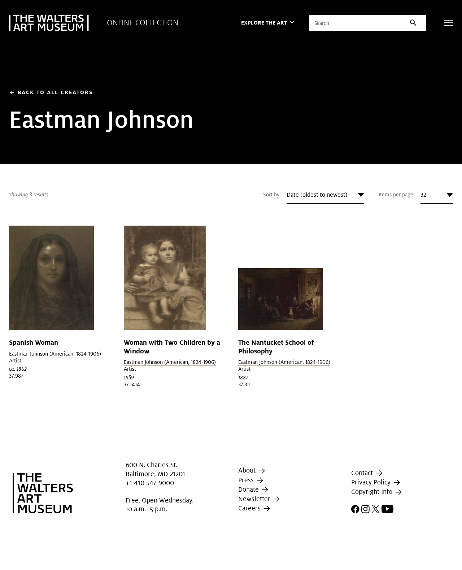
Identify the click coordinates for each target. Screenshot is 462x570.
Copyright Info (372, 492)
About (247, 470)
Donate (249, 489)
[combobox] (325, 195)
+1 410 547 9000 (150, 483)
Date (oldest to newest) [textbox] (317, 195)
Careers (250, 508)
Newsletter (255, 499)
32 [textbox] (423, 195)
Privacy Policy (371, 482)
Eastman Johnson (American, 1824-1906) (55, 354)
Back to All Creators (51, 92)
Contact (363, 473)
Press (247, 480)
